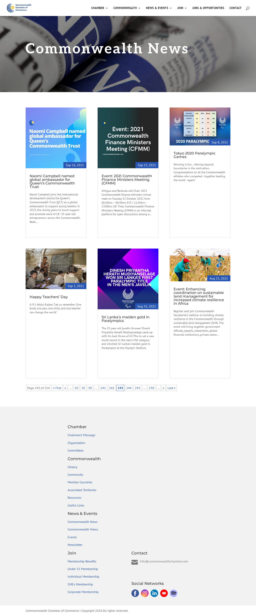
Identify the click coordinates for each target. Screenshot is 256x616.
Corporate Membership (83, 592)
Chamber (97, 8)
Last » (172, 388)
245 (137, 388)
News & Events (157, 8)
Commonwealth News (83, 522)
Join (180, 8)
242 (111, 388)
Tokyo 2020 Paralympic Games (194, 155)
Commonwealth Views (83, 529)
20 (83, 388)
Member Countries (80, 482)
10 (76, 388)
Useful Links (76, 505)
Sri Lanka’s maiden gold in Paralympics (125, 319)
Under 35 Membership (83, 569)
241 (103, 388)
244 (129, 388)
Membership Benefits (82, 561)
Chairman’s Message (81, 435)
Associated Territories (82, 490)
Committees (76, 450)
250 (151, 388)
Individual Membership (83, 576)
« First (57, 388)
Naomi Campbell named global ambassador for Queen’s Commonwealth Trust (52, 181)
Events (72, 537)
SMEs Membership (80, 584)
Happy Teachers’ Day (49, 297)
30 (90, 388)
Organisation (76, 443)
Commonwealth (125, 8)
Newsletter (75, 545)
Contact (235, 8)
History (72, 467)
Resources (74, 498)
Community (75, 475)
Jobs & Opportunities (208, 8)
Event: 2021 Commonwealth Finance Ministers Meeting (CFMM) (127, 179)
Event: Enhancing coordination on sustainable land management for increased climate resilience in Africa (199, 296)
